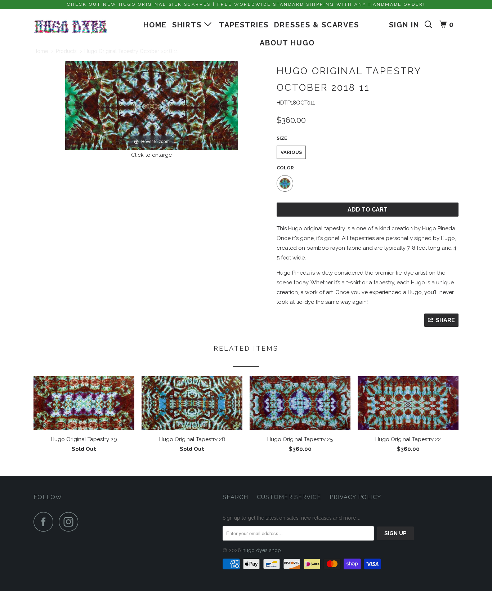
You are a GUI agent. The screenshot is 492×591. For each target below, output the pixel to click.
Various (291, 152)
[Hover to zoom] (151, 105)
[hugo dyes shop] (70, 27)
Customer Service (289, 497)
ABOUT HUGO (287, 43)
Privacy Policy (355, 497)
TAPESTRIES (244, 25)
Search (235, 497)
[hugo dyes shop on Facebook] (45, 522)
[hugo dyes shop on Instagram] (70, 522)
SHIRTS (188, 25)
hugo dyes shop (261, 550)
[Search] (429, 24)
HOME (155, 25)
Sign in (404, 25)
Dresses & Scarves (316, 25)
